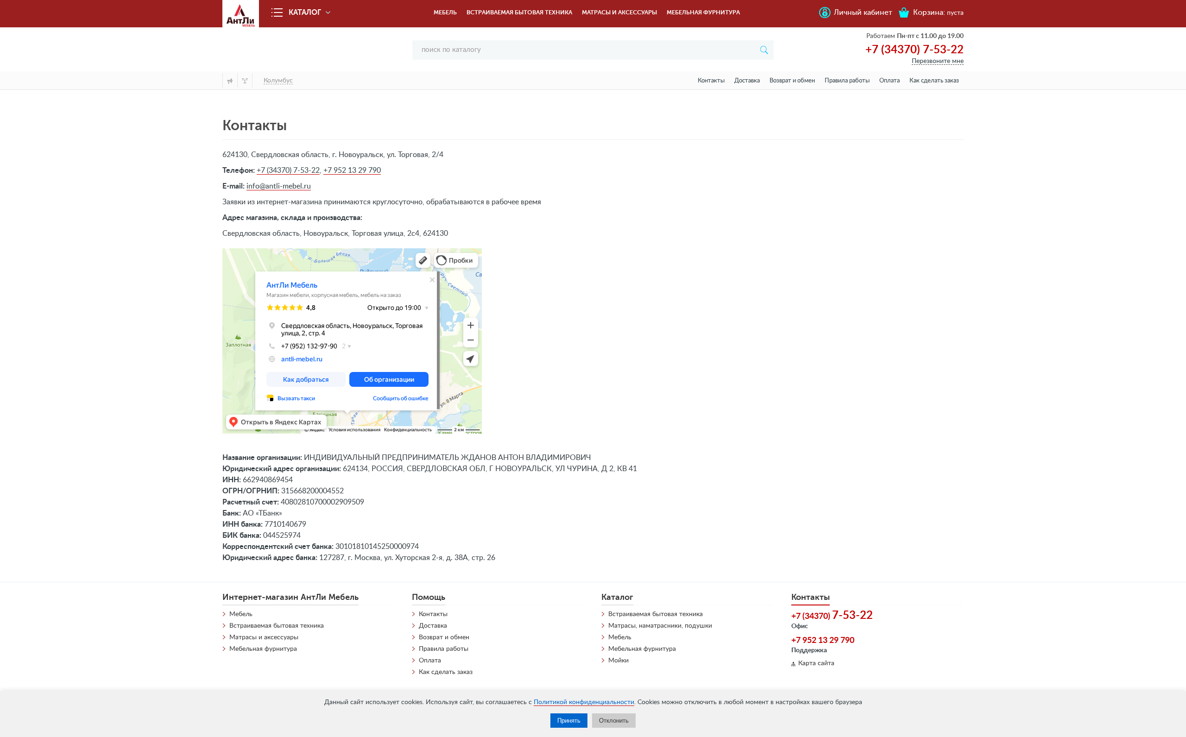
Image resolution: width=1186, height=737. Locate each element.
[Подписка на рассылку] (229, 80)
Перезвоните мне (938, 61)
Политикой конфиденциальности (584, 702)
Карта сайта (816, 663)
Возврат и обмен (792, 81)
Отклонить (614, 720)
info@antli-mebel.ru (278, 186)
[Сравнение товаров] (244, 80)
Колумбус (278, 80)
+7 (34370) (832, 615)
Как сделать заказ (934, 81)
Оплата (889, 81)
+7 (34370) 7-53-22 (914, 50)
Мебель (445, 12)
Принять (568, 720)
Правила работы (847, 81)
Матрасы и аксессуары (619, 12)
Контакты (711, 81)
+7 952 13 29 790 (352, 170)
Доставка (747, 81)
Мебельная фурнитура (703, 12)
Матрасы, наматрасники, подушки (660, 626)
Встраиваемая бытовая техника (519, 12)
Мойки (618, 660)
